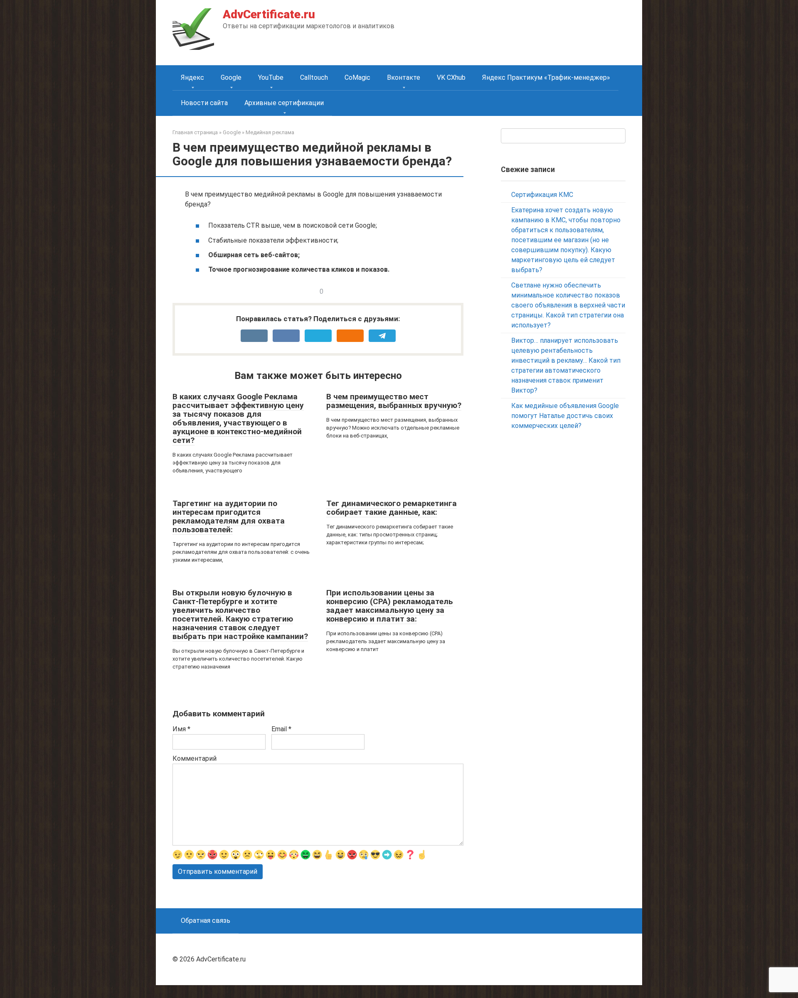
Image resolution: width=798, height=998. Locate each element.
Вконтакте (403, 77)
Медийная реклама (270, 132)
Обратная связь (205, 920)
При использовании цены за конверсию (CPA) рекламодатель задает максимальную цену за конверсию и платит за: (389, 606)
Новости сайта (204, 103)
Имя (181, 729)
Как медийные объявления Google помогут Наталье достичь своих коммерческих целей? (565, 416)
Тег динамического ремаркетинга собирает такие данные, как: (391, 508)
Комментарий (194, 758)
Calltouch (314, 77)
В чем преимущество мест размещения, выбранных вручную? (393, 401)
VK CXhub (451, 77)
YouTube (270, 77)
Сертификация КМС (542, 195)
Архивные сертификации (284, 103)
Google (231, 77)
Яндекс (192, 77)
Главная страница (195, 132)
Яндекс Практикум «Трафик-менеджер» (546, 77)
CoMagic (357, 77)
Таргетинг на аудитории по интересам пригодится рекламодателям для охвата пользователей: (228, 516)
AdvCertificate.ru (269, 14)
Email (281, 729)
